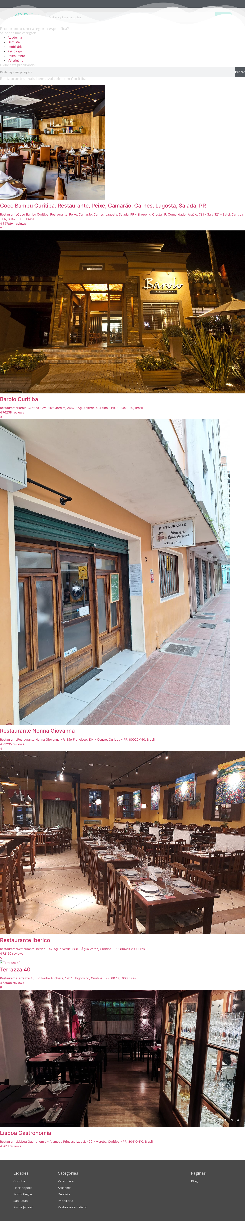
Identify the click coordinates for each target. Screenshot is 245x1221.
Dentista (14, 42)
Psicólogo (15, 51)
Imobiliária (15, 47)
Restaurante (16, 56)
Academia (15, 37)
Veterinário (15, 60)
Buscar (240, 72)
